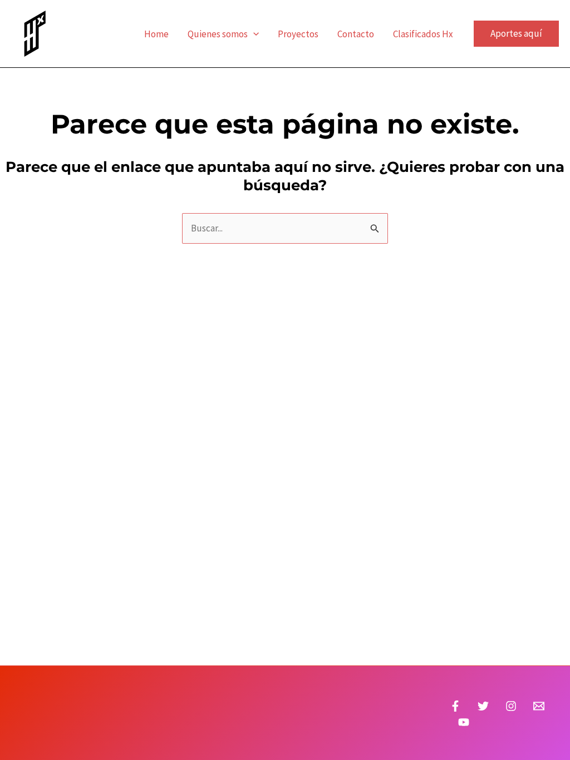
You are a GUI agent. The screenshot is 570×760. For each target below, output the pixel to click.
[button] (253, 34)
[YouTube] (463, 722)
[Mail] (538, 706)
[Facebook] (455, 706)
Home (156, 34)
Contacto (355, 34)
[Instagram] (511, 706)
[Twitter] (483, 706)
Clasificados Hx (423, 34)
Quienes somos (218, 34)
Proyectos (298, 34)
